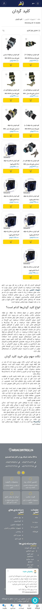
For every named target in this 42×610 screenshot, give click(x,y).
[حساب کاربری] (4, 3)
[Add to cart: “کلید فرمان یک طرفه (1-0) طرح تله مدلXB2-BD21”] (31, 135)
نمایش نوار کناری (32, 31)
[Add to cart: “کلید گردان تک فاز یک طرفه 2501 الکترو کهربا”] (31, 206)
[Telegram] (23, 473)
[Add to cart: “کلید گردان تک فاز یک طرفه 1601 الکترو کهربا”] (11, 171)
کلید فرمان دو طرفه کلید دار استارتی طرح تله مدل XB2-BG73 (31, 93)
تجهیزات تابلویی (29, 19)
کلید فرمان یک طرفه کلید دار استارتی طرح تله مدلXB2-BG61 (31, 164)
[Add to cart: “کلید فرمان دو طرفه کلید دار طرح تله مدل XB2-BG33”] (11, 100)
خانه (38, 19)
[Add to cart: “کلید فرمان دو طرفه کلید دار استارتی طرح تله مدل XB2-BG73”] (31, 100)
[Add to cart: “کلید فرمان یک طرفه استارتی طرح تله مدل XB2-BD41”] (11, 135)
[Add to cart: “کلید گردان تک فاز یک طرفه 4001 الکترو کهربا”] (11, 206)
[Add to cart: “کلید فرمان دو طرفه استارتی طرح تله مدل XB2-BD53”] (11, 65)
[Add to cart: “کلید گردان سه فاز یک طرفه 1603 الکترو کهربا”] (31, 242)
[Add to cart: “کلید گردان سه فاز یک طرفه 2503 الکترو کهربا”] (11, 242)
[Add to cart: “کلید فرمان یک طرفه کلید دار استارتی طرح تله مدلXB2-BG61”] (31, 171)
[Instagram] (19, 473)
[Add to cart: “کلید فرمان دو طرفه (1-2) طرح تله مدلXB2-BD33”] (31, 65)
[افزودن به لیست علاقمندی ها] (26, 39)
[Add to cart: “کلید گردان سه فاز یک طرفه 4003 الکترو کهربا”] (31, 277)
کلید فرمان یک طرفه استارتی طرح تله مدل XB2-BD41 (11, 128)
